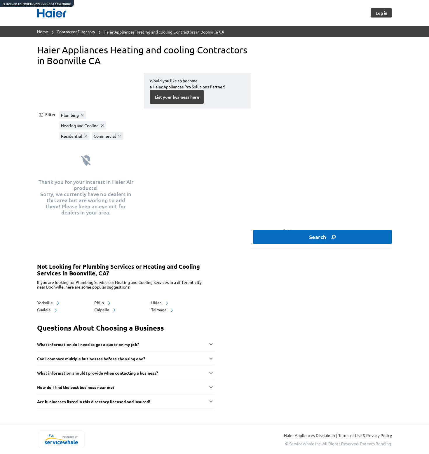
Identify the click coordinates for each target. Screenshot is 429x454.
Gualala (44, 309)
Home (42, 31)
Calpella (102, 309)
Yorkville (45, 302)
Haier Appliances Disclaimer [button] (310, 435)
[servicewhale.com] (61, 439)
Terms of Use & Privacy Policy (365, 435)
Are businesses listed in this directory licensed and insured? (93, 401)
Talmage (159, 309)
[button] (47, 115)
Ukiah (157, 302)
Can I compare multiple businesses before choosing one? (91, 358)
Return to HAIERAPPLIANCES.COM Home (37, 3)
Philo (99, 302)
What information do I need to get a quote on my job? (88, 344)
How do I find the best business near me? (75, 387)
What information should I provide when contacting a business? (97, 373)
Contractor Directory (76, 31)
